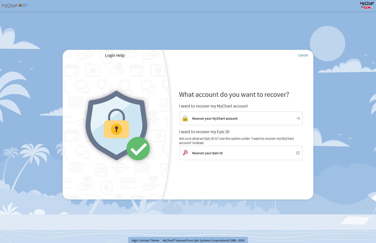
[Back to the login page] (15, 6)
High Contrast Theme (145, 240)
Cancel (303, 55)
